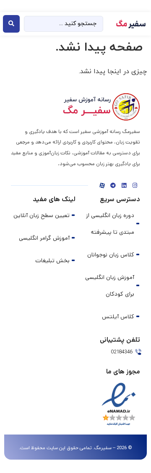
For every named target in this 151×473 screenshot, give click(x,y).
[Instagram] (134, 185)
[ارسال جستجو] (11, 24)
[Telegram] (112, 185)
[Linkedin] (123, 185)
